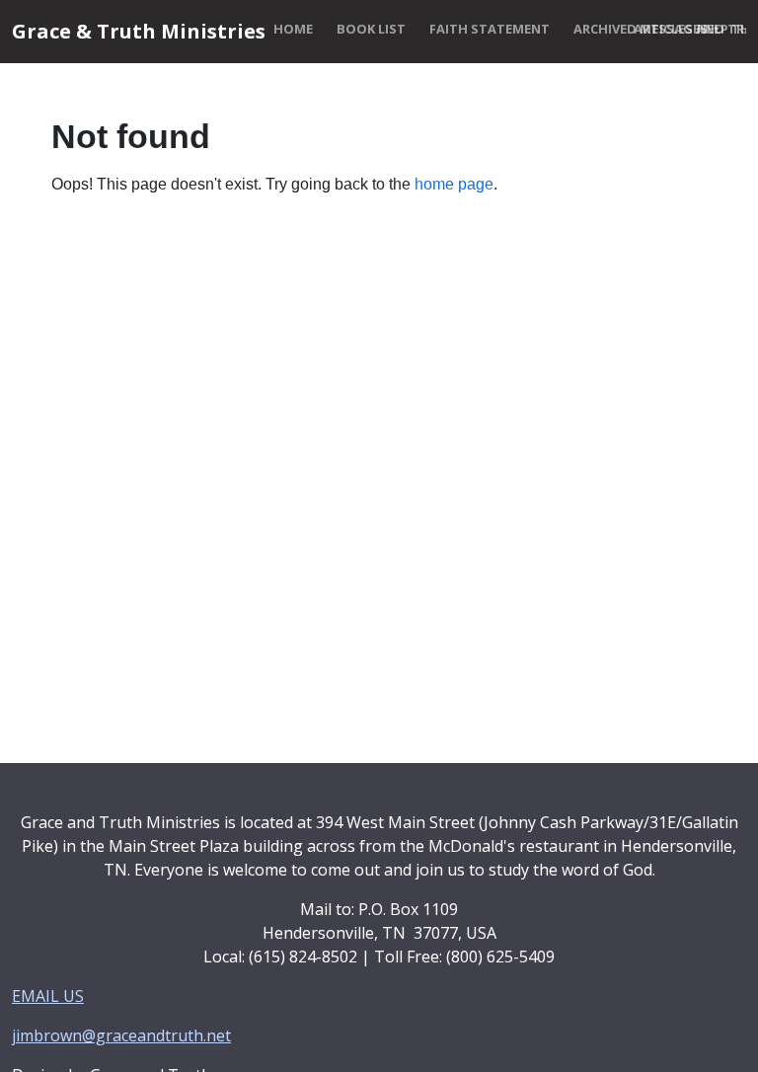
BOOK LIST (371, 29)
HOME (293, 29)
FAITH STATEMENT (489, 29)
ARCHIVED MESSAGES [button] (595, 29)
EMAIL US (48, 996)
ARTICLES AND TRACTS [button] (657, 29)
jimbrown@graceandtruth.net (121, 1035)
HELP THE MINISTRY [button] (717, 29)
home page (454, 184)
